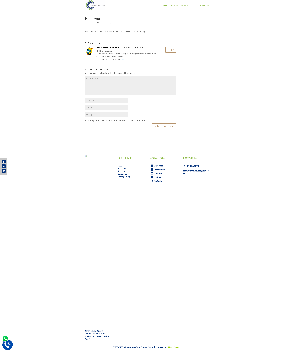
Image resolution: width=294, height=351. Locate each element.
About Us (174, 5)
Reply (171, 49)
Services (194, 5)
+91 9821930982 (191, 165)
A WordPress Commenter (108, 47)
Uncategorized (110, 23)
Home (165, 5)
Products (184, 5)
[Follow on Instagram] (4, 171)
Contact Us (204, 5)
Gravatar (124, 59)
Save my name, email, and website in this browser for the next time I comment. (117, 120)
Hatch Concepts (174, 347)
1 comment (122, 23)
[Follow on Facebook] (4, 161)
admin (89, 23)
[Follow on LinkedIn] (4, 166)
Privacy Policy (124, 177)
